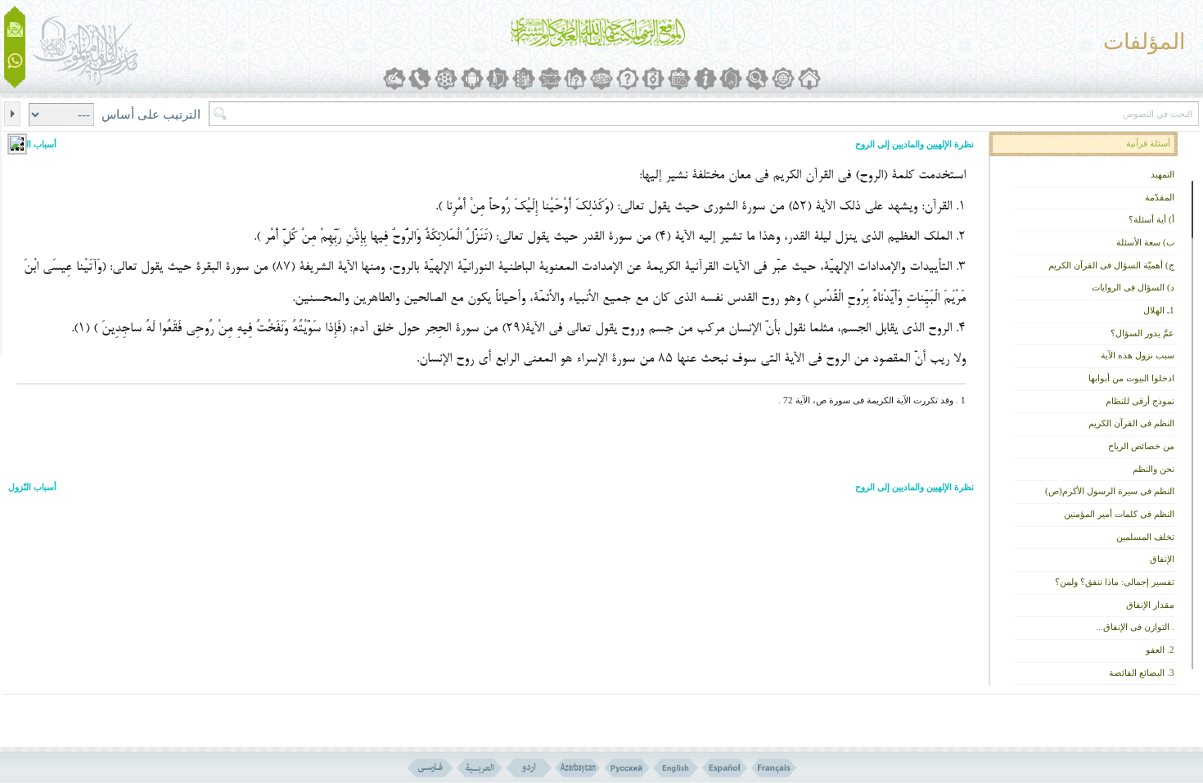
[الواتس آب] (15, 61)
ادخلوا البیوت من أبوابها (1131, 378)
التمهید (1162, 174)
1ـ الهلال (1158, 310)
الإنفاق (1162, 559)
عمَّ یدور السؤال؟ (1142, 333)
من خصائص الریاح (1141, 446)
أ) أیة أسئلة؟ (1151, 219)
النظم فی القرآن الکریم (1131, 423)
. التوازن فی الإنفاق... (1135, 627)
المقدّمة (1159, 197)
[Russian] (626, 767)
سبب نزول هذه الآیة (1137, 355)
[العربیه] (479, 767)
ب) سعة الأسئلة (1145, 242)
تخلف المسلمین (1145, 537)
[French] (773, 767)
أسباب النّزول (32, 144)
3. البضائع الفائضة (1141, 672)
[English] (675, 767)
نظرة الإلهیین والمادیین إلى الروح (914, 144)
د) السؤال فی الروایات (1133, 287)
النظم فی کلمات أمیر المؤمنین (1119, 514)
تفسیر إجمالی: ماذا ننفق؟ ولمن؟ (1114, 582)
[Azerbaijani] (577, 767)
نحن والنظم (1153, 469)
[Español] (724, 767)
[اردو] (528, 767)
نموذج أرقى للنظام (1140, 401)
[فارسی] (430, 767)
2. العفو (1160, 650)
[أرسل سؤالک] (15, 29)
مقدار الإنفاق (1150, 605)
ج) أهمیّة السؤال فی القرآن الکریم (1111, 265)
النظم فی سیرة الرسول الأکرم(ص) (1109, 491)
